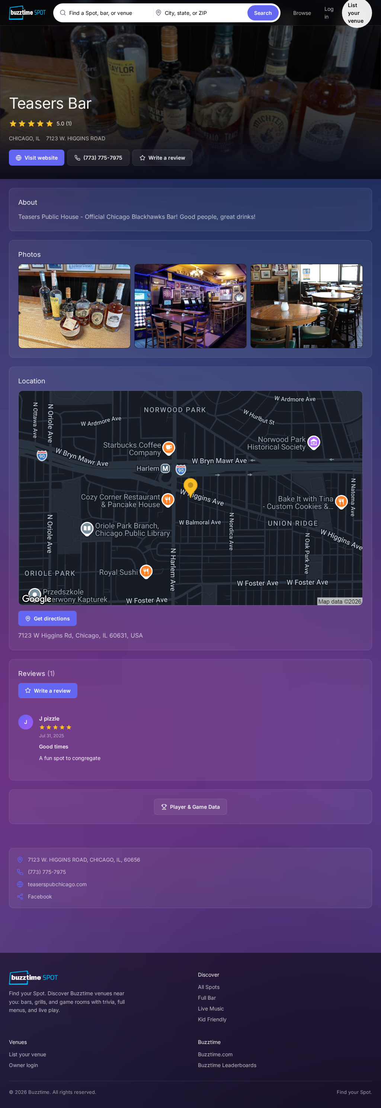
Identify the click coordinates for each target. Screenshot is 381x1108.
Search (263, 13)
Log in (329, 13)
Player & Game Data (195, 807)
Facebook (40, 896)
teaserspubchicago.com (57, 884)
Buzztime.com (215, 1054)
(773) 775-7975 (102, 157)
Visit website (41, 157)
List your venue (27, 1054)
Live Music (211, 1008)
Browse (302, 13)
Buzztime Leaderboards (227, 1065)
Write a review (166, 157)
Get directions (52, 618)
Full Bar (207, 997)
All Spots (209, 987)
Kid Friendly (212, 1019)
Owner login (23, 1065)
